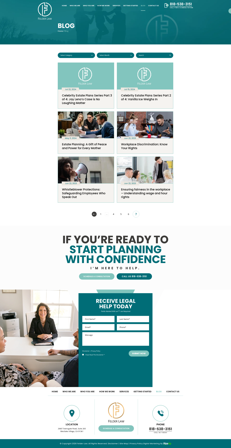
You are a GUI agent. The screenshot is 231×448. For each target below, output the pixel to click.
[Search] (170, 55)
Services (116, 6)
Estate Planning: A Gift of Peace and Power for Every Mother (84, 146)
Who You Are (88, 6)
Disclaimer (86, 351)
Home (64, 6)
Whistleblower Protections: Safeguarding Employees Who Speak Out (83, 193)
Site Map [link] (124, 443)
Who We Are (75, 6)
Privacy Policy (95, 351)
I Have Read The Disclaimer (95, 355)
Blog (143, 6)
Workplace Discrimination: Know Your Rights (144, 146)
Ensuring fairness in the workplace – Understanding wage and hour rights (145, 193)
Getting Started (130, 6)
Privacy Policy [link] (136, 443)
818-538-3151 (181, 4)
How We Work (103, 6)
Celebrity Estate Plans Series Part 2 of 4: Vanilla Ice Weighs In (146, 97)
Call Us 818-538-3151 (134, 276)
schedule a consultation (96, 276)
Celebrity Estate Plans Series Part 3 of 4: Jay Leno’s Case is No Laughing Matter (87, 99)
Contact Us (153, 6)
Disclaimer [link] (113, 443)
